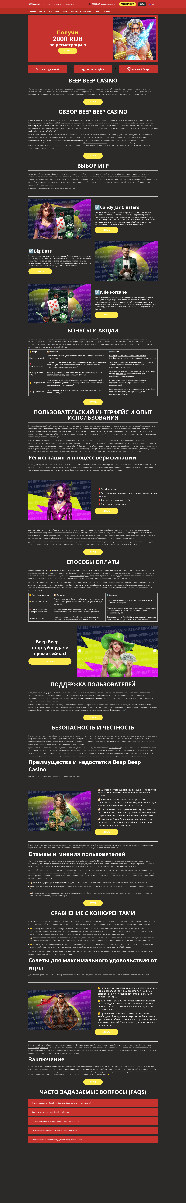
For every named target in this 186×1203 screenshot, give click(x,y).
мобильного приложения (38, 1048)
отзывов (53, 440)
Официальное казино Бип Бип (95, 143)
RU (153, 4)
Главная (32, 11)
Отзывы (106, 11)
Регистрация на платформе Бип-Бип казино (127, 356)
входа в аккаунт (115, 748)
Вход (142, 4)
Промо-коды (85, 11)
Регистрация (127, 4)
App (97, 11)
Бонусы (74, 11)
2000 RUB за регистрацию (103, 4)
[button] (155, 650)
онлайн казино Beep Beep (79, 576)
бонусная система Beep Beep (85, 931)
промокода (120, 373)
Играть (67, 51)
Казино (42, 11)
